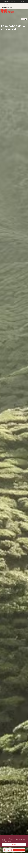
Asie (7, 4)
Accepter (14, 844)
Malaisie (12, 4)
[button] (8, 850)
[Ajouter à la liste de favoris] (25, 19)
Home (3, 4)
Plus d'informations (6, 841)
